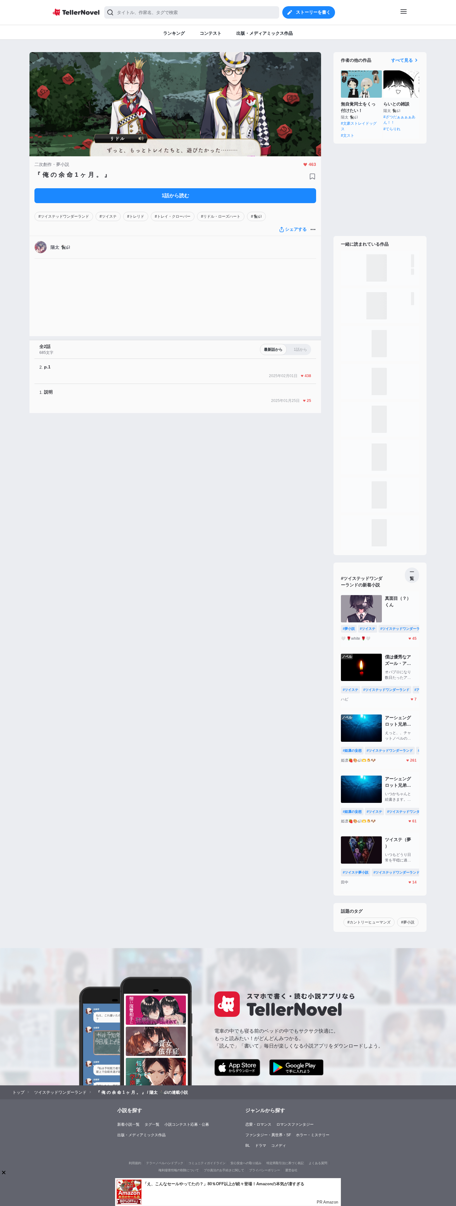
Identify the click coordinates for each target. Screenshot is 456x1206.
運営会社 (291, 1170)
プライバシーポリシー (264, 1170)
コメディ (278, 1145)
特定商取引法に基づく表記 (285, 1163)
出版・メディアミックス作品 (141, 1135)
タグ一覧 (152, 1124)
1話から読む (175, 195)
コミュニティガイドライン (207, 1163)
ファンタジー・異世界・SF (268, 1135)
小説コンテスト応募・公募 (186, 1124)
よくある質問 (318, 1163)
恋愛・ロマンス (258, 1124)
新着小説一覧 (128, 1124)
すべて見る (402, 60)
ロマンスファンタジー (295, 1124)
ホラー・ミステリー (312, 1135)
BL (247, 1145)
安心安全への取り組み (246, 1163)
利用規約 (135, 1163)
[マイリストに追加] (312, 176)
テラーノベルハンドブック (164, 1163)
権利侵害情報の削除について (179, 1170)
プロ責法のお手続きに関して (224, 1170)
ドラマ (260, 1145)
